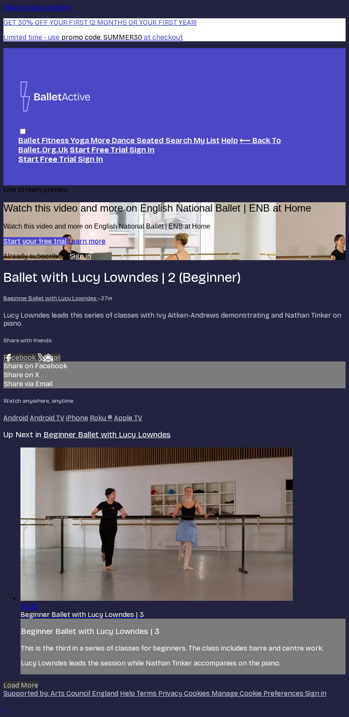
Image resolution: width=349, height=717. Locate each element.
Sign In (90, 159)
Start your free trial (35, 241)
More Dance (114, 140)
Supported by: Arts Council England (60, 693)
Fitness (56, 140)
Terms (147, 693)
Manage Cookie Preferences (258, 693)
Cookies (198, 693)
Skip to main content (37, 7)
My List (207, 140)
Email (51, 357)
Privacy (171, 693)
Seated (151, 140)
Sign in (141, 150)
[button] (23, 131)
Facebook (20, 357)
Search (180, 140)
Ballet (30, 140)
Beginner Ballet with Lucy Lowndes (50, 298)
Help (229, 140)
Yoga (81, 140)
